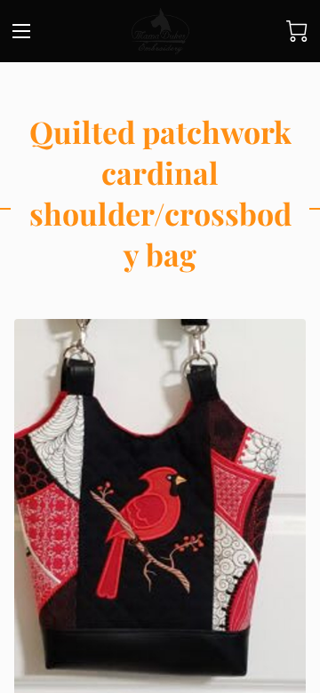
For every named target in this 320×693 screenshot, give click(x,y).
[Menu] (21, 31)
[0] (297, 31)
